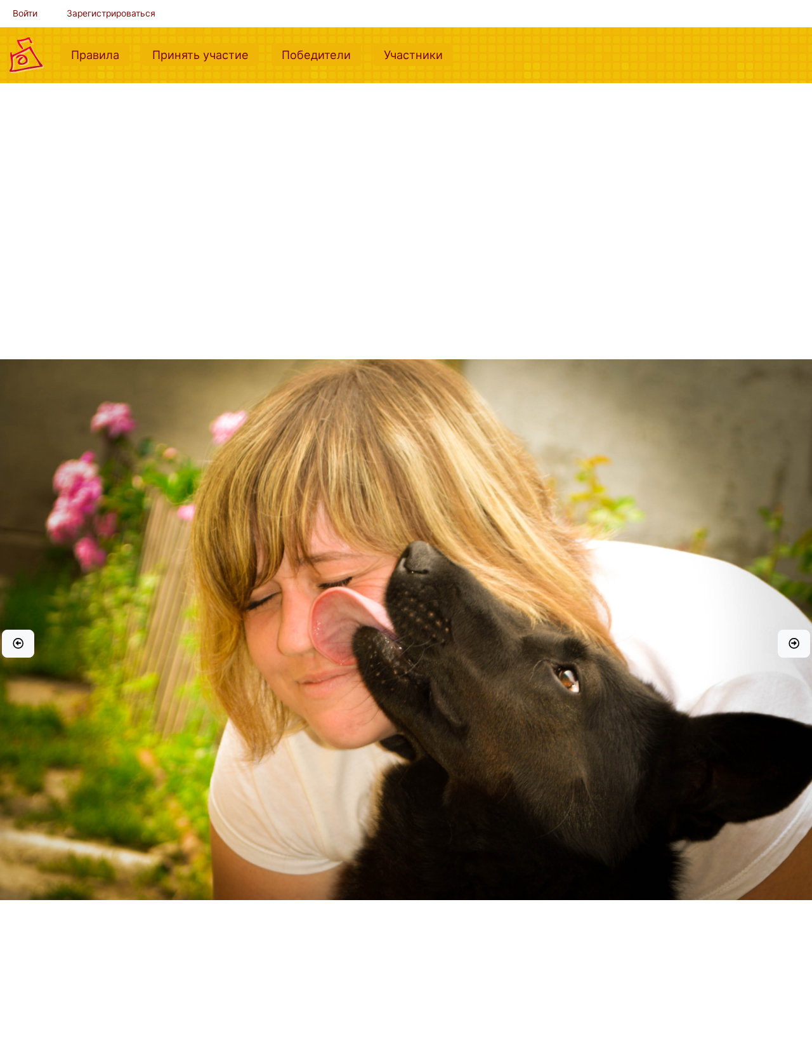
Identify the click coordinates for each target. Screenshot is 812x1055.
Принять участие (205, 54)
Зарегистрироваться (111, 13)
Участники (418, 54)
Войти (25, 13)
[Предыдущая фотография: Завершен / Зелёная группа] (18, 644)
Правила (100, 54)
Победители (321, 54)
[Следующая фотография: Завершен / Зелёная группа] (794, 644)
